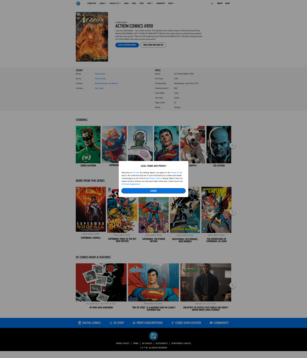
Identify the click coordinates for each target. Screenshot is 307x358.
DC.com (136, 172)
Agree (153, 191)
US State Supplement (131, 184)
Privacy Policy (155, 178)
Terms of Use (176, 172)
